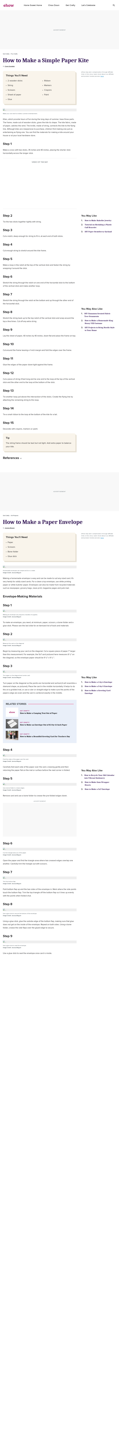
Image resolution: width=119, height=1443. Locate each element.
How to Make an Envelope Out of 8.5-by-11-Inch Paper (43, 725)
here (102, 76)
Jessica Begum (10, 528)
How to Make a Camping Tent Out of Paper (38, 713)
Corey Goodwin (10, 66)
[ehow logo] (8, 5)
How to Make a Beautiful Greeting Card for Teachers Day (45, 736)
